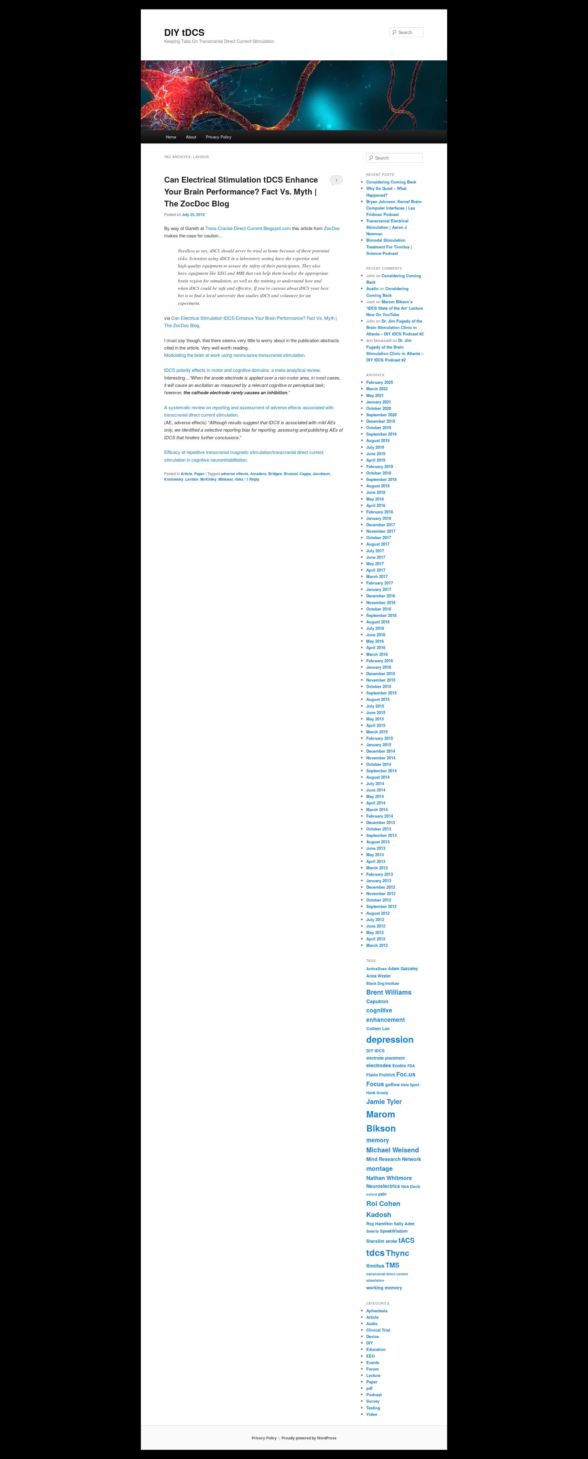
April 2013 (375, 861)
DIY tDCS (184, 32)
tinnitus (375, 1265)
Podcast (374, 1394)
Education (376, 1349)
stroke (391, 1241)
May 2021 (375, 395)
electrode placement (385, 1058)
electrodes (378, 1065)
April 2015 (375, 725)
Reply (252, 479)
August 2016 (378, 622)
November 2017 (380, 531)
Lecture (373, 1375)
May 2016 (375, 641)
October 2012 (378, 900)
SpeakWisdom (394, 1231)
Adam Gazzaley (403, 968)
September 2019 (381, 434)
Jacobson (321, 473)
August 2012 (378, 913)
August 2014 (378, 777)
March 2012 (377, 945)
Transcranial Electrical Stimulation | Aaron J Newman (387, 227)
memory (377, 1140)
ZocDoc (332, 228)
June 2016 (375, 634)
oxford (371, 1194)
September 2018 (381, 479)
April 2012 (375, 939)
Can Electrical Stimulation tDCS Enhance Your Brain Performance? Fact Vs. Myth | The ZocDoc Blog (241, 191)
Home (171, 137)
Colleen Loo (378, 1028)
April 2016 (375, 647)
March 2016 (377, 654)
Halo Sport (410, 1084)
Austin (372, 288)
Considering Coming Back (391, 182)
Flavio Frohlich (380, 1075)
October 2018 (378, 473)
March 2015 (377, 732)
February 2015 (379, 738)
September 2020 (381, 415)
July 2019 (375, 447)
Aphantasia (376, 1310)
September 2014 (381, 770)
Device (372, 1336)
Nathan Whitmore (389, 1178)
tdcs (375, 1252)
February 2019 (379, 466)
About (191, 137)
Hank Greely (377, 1092)
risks (239, 479)
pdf (369, 1388)
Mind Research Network (393, 1159)
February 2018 (379, 512)
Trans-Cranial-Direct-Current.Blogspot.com (248, 228)
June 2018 (375, 492)
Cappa (305, 473)
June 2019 (375, 453)
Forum (372, 1369)
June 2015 (375, 712)
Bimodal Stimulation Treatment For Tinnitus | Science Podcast (389, 246)
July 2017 (375, 551)
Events (372, 1362)
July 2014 (375, 783)
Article (186, 473)
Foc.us (406, 1074)
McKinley (208, 479)
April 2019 (375, 460)
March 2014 (377, 809)
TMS (392, 1265)
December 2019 (380, 421)
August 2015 (378, 699)
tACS (406, 1240)
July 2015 (375, 706)
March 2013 (377, 868)
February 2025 (379, 382)
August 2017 (378, 544)
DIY (369, 1343)
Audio (372, 1323)
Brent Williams (389, 992)
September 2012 (381, 906)
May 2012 (375, 932)
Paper (199, 473)
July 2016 (375, 628)
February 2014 (379, 816)
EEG (370, 1356)
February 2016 (379, 660)
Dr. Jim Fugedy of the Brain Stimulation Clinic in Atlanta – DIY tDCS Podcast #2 (395, 327)
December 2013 (380, 822)
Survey (372, 1401)
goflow (392, 1084)
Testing (373, 1408)
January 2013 (378, 880)
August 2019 (378, 440)
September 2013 (381, 835)
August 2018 (378, 486)
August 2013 (378, 842)
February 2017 (379, 583)
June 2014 (375, 790)
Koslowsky (173, 479)
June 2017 (375, 557)
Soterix (372, 1231)
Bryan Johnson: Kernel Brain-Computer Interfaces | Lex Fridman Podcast (394, 207)
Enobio (399, 1065)
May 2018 (375, 499)
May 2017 (375, 563)
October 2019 (378, 427)
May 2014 (375, 796)
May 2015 (375, 719)
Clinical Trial (378, 1330)
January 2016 (378, 667)
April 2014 (375, 803)
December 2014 (380, 751)
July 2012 (375, 919)
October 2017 (378, 537)
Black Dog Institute (382, 983)
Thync (397, 1252)
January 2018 (378, 518)
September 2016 (381, 615)
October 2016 (378, 609)
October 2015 (378, 686)
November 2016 (380, 602)
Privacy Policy (219, 137)
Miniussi (225, 479)
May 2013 (375, 854)
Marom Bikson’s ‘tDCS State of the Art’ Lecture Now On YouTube (394, 308)
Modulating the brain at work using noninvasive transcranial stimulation (234, 355)
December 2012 (380, 887)
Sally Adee (404, 1224)
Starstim (375, 1241)
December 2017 (380, 524)
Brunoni (291, 473)
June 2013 (375, 848)
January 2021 (378, 402)
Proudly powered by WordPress (309, 1438)
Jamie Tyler (384, 1101)
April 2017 (375, 570)
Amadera (258, 473)
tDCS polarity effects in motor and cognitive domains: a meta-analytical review (241, 370)
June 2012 (375, 926)
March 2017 (377, 576)
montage (379, 1168)
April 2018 (375, 505)
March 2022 (377, 388)
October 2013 (378, 829)
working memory (384, 1287)
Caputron (377, 1001)
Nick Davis (410, 1186)
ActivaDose (376, 968)
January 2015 (378, 744)
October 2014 (378, 764)
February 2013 (379, 874)
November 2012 (380, 893)
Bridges (275, 473)
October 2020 (378, 408)
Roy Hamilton (379, 1224)
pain (382, 1194)
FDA (411, 1065)
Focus (375, 1083)
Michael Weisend (392, 1150)
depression (390, 1039)
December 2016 (380, 596)
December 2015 (380, 673)
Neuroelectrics (383, 1186)
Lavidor (191, 479)
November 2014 (380, 758)
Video (371, 1414)
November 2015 (380, 680)
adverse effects (234, 473)
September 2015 (381, 693)
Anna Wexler (378, 976)
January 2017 (378, 589)
